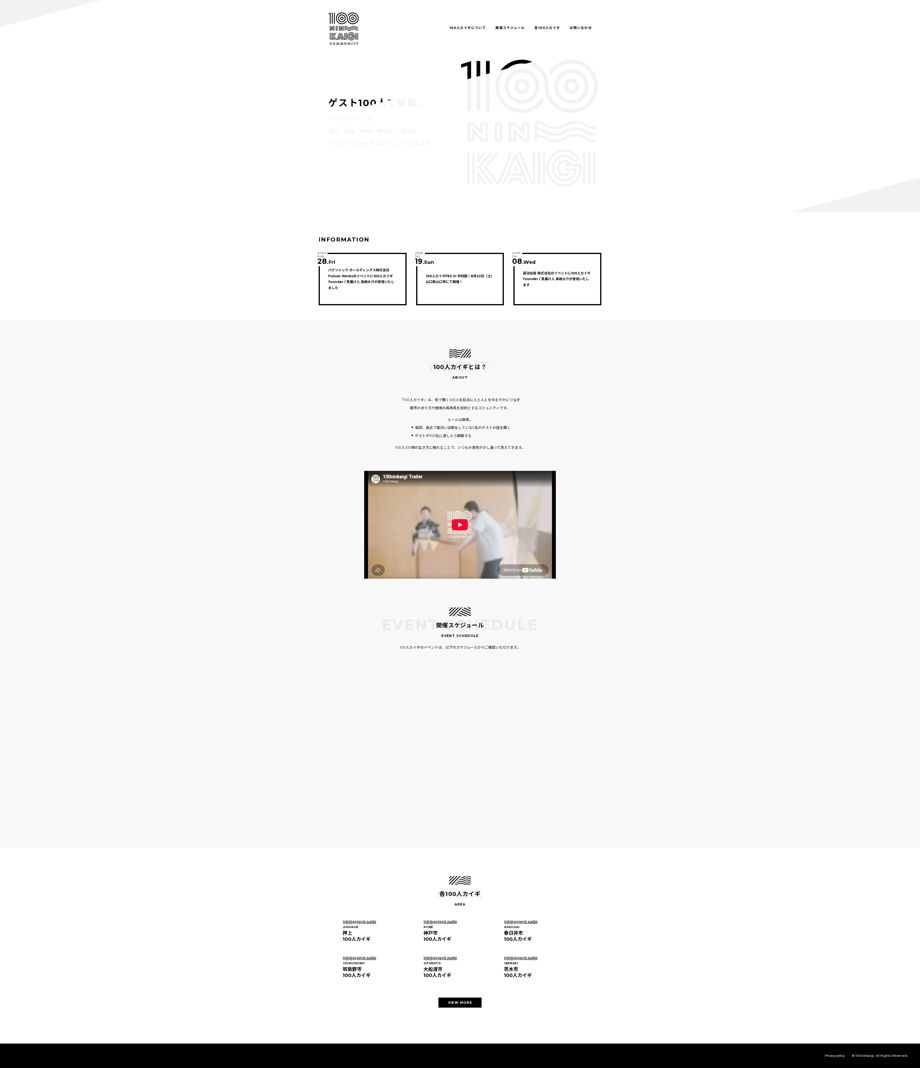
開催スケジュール (510, 28)
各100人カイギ (547, 28)
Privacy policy (835, 1055)
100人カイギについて (467, 28)
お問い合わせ (581, 28)
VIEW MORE (460, 1002)
